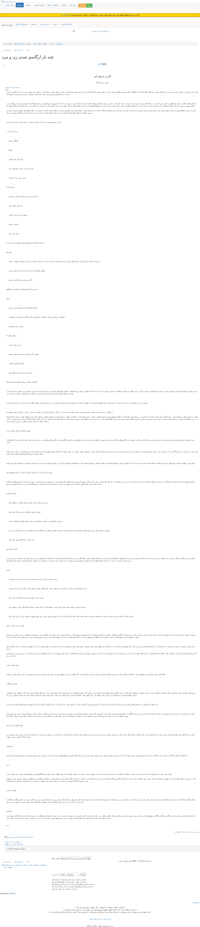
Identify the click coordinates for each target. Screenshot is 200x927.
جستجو (28, 5)
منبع (7, 825)
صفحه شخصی (39, 5)
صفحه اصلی (9, 5)
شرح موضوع (28, 836)
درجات (55, 24)
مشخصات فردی (66, 24)
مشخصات (16, 87)
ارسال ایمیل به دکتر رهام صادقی (100, 919)
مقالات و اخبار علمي (40, 43)
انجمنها (19, 5)
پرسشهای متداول (22, 24)
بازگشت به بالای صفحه (12, 841)
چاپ (27, 50)
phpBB (11, 893)
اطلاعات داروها (53, 5)
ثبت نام (82, 5)
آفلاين (7, 89)
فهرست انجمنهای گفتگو (22, 43)
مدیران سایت (44, 24)
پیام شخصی (9, 87)
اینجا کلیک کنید (66, 15)
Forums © (196, 902)
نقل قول (20, 844)
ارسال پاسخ (19, 50)
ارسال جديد (7, 50)
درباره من (73, 5)
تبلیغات (63, 5)
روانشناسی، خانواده (56, 43)
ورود (89, 5)
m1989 (102, 64)
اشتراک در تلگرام (11, 844)
